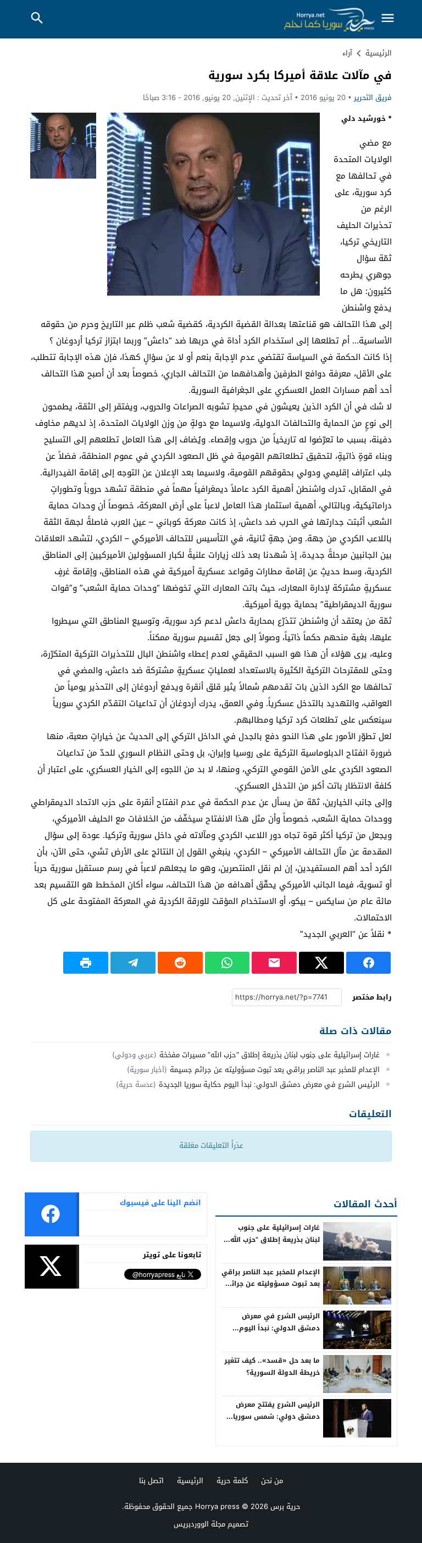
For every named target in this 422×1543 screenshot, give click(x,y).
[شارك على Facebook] (368, 962)
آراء (347, 53)
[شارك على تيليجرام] (133, 962)
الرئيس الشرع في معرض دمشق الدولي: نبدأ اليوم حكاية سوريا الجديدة (269, 1084)
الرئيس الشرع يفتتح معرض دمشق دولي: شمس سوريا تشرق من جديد (276, 1416)
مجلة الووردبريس (199, 1524)
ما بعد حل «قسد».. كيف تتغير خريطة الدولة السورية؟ (272, 1367)
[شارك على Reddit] (180, 962)
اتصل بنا (151, 1481)
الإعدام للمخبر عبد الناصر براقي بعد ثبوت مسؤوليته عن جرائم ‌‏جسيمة (275, 1069)
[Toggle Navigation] (388, 19)
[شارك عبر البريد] (274, 962)
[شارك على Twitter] (321, 962)
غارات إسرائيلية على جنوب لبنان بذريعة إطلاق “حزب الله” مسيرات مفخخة (269, 1055)
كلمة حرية (232, 1481)
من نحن (272, 1481)
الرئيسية (190, 1481)
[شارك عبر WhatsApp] (227, 962)
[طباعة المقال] (86, 962)
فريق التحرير (373, 97)
